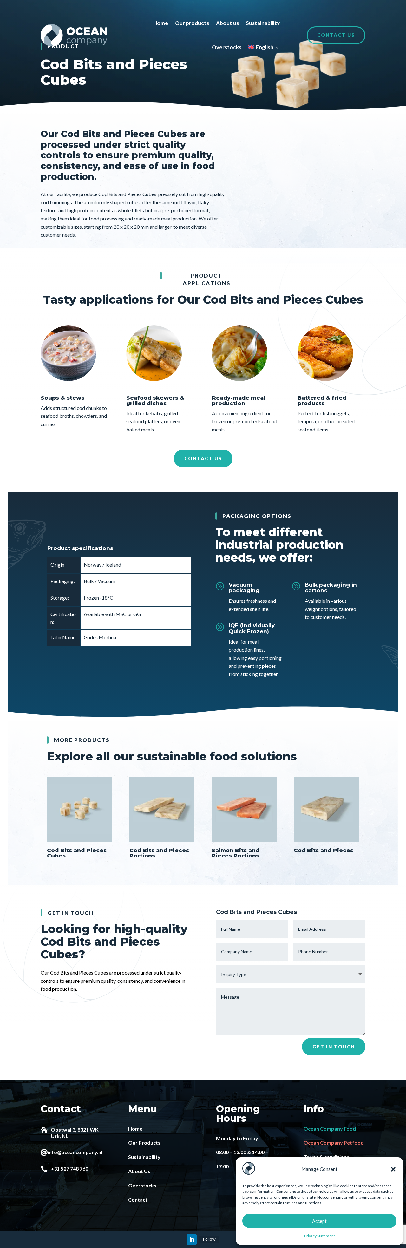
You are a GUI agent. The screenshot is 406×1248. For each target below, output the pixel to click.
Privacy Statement (319, 1235)
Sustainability (263, 23)
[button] (393, 1169)
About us (227, 23)
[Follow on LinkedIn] (192, 1239)
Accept (319, 1221)
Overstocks (226, 47)
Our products (192, 23)
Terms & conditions (326, 1157)
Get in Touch (333, 1046)
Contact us (336, 35)
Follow (209, 1239)
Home (160, 23)
